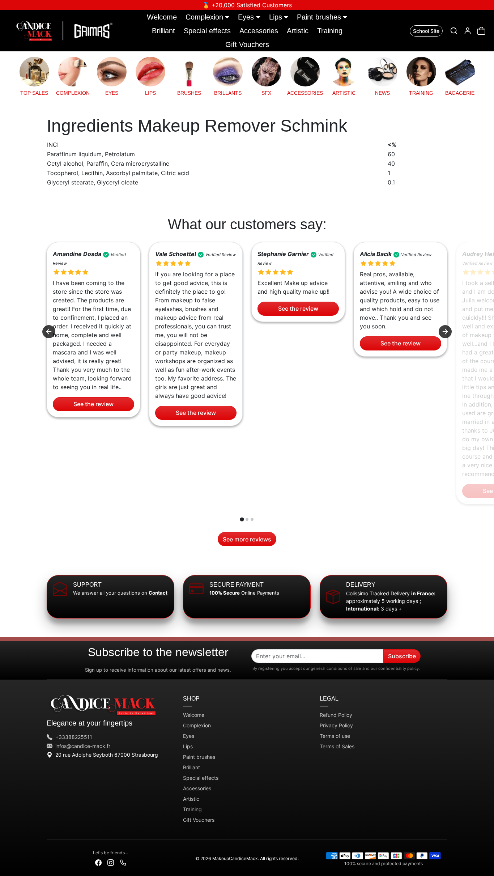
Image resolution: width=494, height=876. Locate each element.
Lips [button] (275, 17)
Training (329, 30)
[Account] (467, 30)
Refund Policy (336, 715)
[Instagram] (111, 862)
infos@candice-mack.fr (82, 746)
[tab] (242, 520)
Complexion (197, 725)
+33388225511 (73, 737)
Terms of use (335, 736)
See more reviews (247, 539)
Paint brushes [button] (319, 17)
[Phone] (123, 862)
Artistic (297, 30)
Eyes (188, 736)
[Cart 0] (481, 30)
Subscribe (402, 656)
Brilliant (163, 30)
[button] (454, 30)
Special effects (207, 30)
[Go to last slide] (48, 331)
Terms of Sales (337, 746)
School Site (426, 31)
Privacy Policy (336, 725)
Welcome (162, 17)
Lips (188, 746)
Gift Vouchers (247, 44)
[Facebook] (98, 862)
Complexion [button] (204, 17)
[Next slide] (445, 331)
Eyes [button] (246, 17)
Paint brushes (199, 757)
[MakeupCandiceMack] (63, 30)
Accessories (258, 30)
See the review (93, 404)
